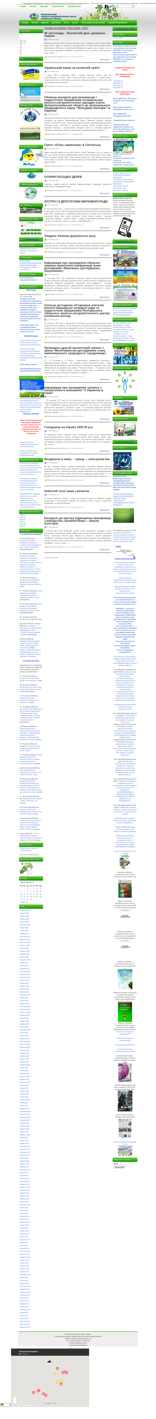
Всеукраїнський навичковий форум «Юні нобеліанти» (29, 679)
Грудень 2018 (24, 1178)
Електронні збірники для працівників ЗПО (125, 1039)
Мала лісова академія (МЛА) (29, 854)
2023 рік (22, 521)
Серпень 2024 (25, 980)
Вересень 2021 (25, 1082)
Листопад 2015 (25, 1286)
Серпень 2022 (25, 1050)
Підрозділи (44, 6)
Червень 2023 (24, 1021)
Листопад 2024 (25, 971)
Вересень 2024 (25, 977)
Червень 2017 (24, 1231)
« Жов (22, 902)
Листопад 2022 (25, 1041)
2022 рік (22, 519)
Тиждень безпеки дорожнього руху (70, 235)
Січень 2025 (24, 966)
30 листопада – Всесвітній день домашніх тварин (74, 34)
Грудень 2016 (24, 1248)
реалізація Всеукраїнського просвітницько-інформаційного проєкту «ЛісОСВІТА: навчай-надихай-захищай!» (31, 630)
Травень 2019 (24, 1164)
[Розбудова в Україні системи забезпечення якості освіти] (125, 558)
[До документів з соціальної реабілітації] (125, 394)
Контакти (33, 6)
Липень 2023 (24, 1018)
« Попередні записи (51, 557)
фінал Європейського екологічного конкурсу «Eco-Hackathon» (29, 700)
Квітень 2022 (24, 1062)
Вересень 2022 (25, 1047)
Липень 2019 (24, 1158)
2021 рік (22, 517)
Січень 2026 (24, 931)
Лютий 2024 (24, 998)
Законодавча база (74, 6)
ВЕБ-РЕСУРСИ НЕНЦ (31, 59)
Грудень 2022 (24, 1038)
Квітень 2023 (24, 1027)
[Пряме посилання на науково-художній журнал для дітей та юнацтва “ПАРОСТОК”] (125, 1111)
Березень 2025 (25, 960)
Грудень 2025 (24, 933)
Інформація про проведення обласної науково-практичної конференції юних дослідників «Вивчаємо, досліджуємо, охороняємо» (72, 266)
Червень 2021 (24, 1091)
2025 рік (22, 526)
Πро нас (35, 23)
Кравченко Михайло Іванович (123, 313)
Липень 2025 (24, 948)
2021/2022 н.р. (118, 85)
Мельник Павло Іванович (121, 315)
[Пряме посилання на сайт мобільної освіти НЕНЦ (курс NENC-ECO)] (125, 237)
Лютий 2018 (24, 1207)
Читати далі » (105, 59)
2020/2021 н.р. (118, 83)
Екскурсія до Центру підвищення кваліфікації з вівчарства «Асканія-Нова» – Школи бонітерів (77, 520)
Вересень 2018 (25, 1187)
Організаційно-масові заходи (93, 23)
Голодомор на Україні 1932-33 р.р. (68, 427)
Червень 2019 (24, 1161)
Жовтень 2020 (25, 1114)
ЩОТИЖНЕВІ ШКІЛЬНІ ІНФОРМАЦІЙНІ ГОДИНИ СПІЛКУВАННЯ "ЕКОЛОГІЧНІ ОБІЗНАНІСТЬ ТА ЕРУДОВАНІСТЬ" (125, 796)
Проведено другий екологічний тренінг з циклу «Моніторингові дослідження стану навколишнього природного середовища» (75, 350)
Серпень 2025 (25, 945)
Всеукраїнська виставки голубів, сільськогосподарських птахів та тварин (31, 689)
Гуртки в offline (118, 38)
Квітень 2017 (24, 1237)
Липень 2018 (24, 1193)
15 (28, 894)
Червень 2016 (24, 1266)
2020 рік (22, 515)
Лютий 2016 (24, 1277)
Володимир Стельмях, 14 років (124, 338)
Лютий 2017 (24, 1242)
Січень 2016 (24, 1280)
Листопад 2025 (25, 936)
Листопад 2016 (25, 1251)
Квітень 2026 (24, 922)
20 (21, 897)
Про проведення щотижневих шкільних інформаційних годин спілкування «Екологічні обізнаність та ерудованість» (125, 785)
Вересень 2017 (25, 1222)
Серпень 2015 (25, 1295)
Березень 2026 (25, 925)
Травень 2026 (24, 919)
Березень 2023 (25, 1030)
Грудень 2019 (24, 1143)
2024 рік (22, 524)
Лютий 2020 (24, 1137)
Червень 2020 (24, 1126)
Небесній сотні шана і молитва (66, 491)
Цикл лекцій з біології (120, 186)
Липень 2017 (24, 1228)
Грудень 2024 (24, 968)
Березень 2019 (25, 1170)
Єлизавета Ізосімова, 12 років (123, 329)
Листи (66, 23)
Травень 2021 (24, 1094)
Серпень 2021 (25, 1085)
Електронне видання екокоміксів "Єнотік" (125, 1143)
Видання (45, 23)
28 (24, 899)
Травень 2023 (24, 1024)
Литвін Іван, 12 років (120, 334)
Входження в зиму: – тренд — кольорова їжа (77, 459)
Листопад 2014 (25, 1321)
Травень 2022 (24, 1059)
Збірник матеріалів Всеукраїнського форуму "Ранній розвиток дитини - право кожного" (125, 580)
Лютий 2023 (24, 1033)
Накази (75, 23)
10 (34, 891)
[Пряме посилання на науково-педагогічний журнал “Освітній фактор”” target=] (125, 1081)
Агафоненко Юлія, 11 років (122, 336)
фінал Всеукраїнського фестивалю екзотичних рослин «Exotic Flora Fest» (30, 772)
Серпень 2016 (25, 1260)
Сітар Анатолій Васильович (122, 310)
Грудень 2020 (24, 1108)
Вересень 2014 (25, 1327)
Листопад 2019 (25, 1146)
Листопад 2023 (25, 1006)
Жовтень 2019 (25, 1149)
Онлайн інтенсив (25, 619)
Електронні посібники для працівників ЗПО (125, 1033)
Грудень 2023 (24, 1003)
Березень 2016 (25, 1274)
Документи (56, 23)
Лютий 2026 (24, 928)
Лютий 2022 (24, 1068)
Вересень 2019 (25, 1152)
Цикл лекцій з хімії (119, 188)
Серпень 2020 (25, 1120)
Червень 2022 (24, 1056)
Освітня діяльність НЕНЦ (125, 29)
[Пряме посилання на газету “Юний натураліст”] (125, 1138)
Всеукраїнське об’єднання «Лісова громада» (29, 849)
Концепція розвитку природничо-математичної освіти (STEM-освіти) (29, 444)
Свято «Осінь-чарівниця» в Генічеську (72, 144)
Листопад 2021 (25, 1076)
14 (24, 894)
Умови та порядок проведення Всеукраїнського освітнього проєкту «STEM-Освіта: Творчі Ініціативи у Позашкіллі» (30, 653)
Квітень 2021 (24, 1097)
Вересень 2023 (25, 1012)
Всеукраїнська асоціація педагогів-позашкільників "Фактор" (28, 250)
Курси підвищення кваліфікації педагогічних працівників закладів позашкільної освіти (31, 594)
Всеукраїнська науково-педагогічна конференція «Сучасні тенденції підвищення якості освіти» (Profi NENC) (31, 543)
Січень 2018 (24, 1210)
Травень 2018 (24, 1199)
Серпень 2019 (25, 1155)
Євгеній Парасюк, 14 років (122, 327)
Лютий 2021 (24, 1103)
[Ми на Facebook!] (104, 7)
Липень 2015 (24, 1298)
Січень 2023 (24, 1035)
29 (28, 899)
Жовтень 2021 (25, 1079)
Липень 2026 (24, 913)
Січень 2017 (24, 1245)
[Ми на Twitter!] (110, 7)
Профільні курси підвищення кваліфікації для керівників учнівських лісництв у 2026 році (30, 582)
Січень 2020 (24, 1140)
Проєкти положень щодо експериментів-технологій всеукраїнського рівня (29, 453)
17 (34, 894)
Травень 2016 (24, 1269)
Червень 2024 (24, 986)
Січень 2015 (24, 1315)
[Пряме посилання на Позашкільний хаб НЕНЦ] (31, 235)
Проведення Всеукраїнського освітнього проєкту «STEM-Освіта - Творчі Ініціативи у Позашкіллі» (30, 644)
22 (28, 897)
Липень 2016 (24, 1263)
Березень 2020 (25, 1135)
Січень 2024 (24, 1000)
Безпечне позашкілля (120, 190)
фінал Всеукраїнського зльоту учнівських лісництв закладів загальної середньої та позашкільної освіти (31, 759)
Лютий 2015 (24, 1312)
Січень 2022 (24, 1070)
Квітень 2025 (24, 957)
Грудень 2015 (24, 1283)
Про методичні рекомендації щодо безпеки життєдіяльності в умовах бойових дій (125, 718)
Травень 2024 (24, 989)
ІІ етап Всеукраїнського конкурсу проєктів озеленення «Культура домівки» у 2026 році (31, 836)
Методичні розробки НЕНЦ (125, 1045)
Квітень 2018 (24, 1202)
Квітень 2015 (24, 1307)
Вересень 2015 (25, 1292)
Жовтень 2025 (25, 939)
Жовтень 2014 (25, 1324)
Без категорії (65, 56)
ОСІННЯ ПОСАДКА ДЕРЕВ (63, 176)
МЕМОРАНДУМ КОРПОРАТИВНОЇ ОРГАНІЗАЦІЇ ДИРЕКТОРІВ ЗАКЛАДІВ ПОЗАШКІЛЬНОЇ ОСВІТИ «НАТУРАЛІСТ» (30, 265)
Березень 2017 (25, 1240)
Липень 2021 (24, 1088)
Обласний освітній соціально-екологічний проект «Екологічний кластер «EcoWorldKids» (125, 820)
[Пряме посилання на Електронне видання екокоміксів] (125, 1155)
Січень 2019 (24, 1175)
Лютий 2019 (24, 1172)
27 (21, 899)
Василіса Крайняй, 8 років (122, 323)
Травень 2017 (24, 1234)
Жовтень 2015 (25, 1289)
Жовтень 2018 (25, 1184)
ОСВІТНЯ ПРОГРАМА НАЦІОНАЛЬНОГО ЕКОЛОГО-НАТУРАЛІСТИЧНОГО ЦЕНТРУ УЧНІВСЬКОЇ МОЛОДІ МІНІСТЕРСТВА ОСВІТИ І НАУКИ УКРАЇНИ (31, 354)
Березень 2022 (25, 1065)
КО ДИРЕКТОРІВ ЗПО (31, 239)
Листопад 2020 (25, 1111)
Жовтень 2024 (25, 974)
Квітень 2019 (24, 1167)
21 (24, 897)
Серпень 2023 (25, 1015)
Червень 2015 (24, 1301)
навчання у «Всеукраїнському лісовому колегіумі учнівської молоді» (30, 748)
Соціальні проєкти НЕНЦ (125, 241)
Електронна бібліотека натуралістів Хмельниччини (125, 1050)
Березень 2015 (25, 1309)
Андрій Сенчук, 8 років (121, 331)
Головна (23, 6)
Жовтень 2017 (25, 1219)
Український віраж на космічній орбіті (72, 67)
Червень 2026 (24, 916)
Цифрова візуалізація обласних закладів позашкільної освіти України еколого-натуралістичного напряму (125, 589)
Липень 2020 (24, 1123)
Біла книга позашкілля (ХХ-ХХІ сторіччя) (125, 852)
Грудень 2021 (24, 1073)
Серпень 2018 (25, 1190)
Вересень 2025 (25, 942)
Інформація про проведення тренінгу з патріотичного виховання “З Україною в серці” (73, 390)
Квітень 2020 (24, 1132)
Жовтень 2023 (25, 1009)
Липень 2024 (24, 983)
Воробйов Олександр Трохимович (124, 308)
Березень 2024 (25, 995)
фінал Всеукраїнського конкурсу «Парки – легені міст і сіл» (31, 799)
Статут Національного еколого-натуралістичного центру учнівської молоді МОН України (31, 342)
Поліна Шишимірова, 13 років (123, 340)
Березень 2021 (25, 1100)
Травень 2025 (24, 954)
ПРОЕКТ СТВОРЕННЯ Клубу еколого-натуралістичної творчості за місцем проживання (125, 829)
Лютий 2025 (24, 963)
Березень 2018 (25, 1205)
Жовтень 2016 (25, 1254)
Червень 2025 (24, 951)
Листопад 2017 (25, 1216)
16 (31, 894)
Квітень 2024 (24, 992)
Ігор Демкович (82, 1345)
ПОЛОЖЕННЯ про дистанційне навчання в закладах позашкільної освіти (125, 706)
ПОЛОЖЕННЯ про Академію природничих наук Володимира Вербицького (124, 181)
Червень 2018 (24, 1196)
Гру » (27, 902)
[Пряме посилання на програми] (125, 897)
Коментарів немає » (78, 56)
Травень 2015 (24, 1304)
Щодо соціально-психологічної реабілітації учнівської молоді (126, 674)
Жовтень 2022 (25, 1044)
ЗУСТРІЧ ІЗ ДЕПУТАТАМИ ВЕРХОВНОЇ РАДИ (75, 201)
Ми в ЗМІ (65, 190)
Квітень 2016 (24, 1272)
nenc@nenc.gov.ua (80, 1343)
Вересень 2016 (25, 1257)
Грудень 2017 (24, 1213)
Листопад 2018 (25, 1181)
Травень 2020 (24, 1129)
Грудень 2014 (24, 1318)
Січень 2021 (24, 1105)
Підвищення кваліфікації (117, 23)
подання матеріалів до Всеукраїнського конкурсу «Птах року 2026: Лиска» (31, 811)
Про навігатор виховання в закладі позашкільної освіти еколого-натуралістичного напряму (125, 810)
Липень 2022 (24, 1053)
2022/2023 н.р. (118, 87)
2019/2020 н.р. (118, 81)
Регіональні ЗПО (58, 6)
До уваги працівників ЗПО (125, 442)
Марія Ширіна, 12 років (121, 325)
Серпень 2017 (25, 1225)
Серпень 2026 (25, 910)
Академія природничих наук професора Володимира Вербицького (122, 175)
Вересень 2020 (25, 1117)
